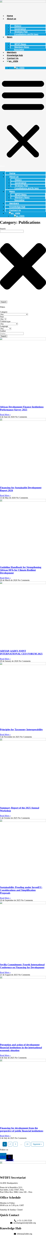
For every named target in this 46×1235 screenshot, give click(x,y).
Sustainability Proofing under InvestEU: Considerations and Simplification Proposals (21, 890)
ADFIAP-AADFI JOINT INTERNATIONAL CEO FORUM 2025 (21, 652)
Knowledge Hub (15, 55)
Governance (20, 29)
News (9, 37)
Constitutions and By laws (26, 34)
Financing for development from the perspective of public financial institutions (21, 1129)
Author (3, 331)
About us (11, 18)
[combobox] (12, 231)
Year (2, 317)
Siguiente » (37, 1144)
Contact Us (12, 58)
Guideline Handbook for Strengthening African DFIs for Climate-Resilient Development (20, 570)
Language (4, 326)
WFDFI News (20, 44)
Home (10, 15)
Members (11, 52)
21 (27, 1144)
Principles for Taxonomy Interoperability (21, 729)
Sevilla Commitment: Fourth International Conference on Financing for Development (22, 966)
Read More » (5, 414)
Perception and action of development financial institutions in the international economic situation (21, 1047)
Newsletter (19, 49)
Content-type (5, 321)
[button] (23, 119)
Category (3, 312)
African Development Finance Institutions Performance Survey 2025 (22, 408)
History (17, 26)
